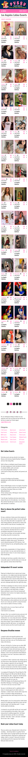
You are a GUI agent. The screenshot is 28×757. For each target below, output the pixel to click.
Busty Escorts (13, 430)
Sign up (25, 11)
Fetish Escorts (13, 442)
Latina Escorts (22, 430)
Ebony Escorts (13, 435)
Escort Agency (13, 437)
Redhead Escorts (22, 437)
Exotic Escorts (13, 439)
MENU (4, 11)
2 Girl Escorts (4, 430)
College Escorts (13, 432)
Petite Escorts (22, 435)
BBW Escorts (3, 435)
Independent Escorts (22, 443)
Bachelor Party (4, 437)
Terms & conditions (14, 751)
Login (20, 11)
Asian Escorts (4, 432)
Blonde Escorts (4, 439)
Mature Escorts (22, 432)
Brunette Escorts (4, 442)
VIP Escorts (21, 439)
